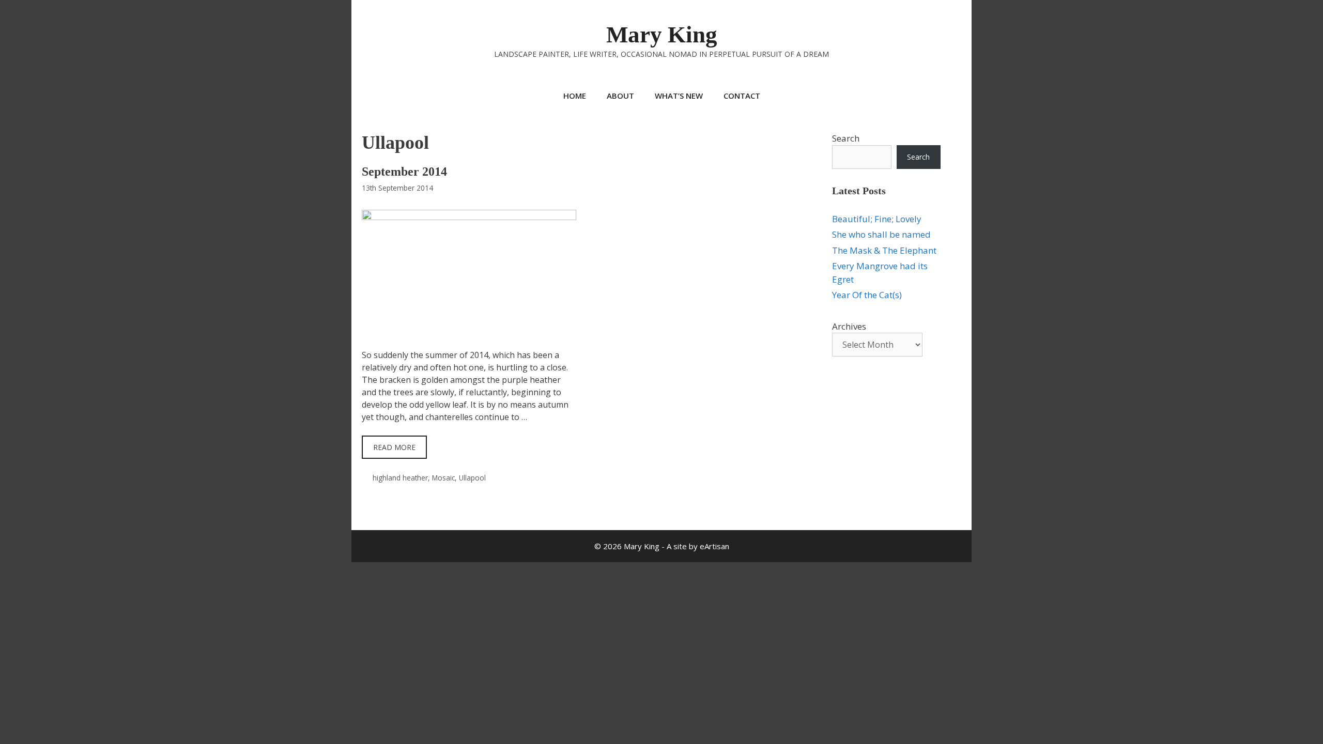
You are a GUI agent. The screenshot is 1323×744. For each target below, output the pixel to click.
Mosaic (443, 478)
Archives (849, 326)
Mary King (661, 35)
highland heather (400, 478)
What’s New (679, 95)
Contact (742, 95)
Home (574, 95)
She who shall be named (881, 234)
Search (845, 138)
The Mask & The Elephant (884, 250)
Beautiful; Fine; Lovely (876, 219)
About (620, 95)
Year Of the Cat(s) (867, 295)
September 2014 (404, 171)
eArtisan (714, 546)
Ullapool (472, 478)
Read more (394, 447)
